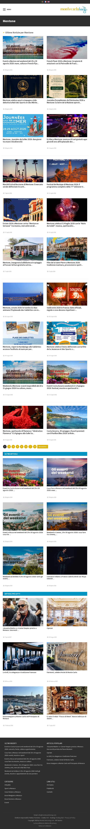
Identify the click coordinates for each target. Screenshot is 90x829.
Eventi (7, 802)
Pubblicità (50, 788)
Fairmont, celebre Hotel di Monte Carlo (62, 672)
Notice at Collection (45, 826)
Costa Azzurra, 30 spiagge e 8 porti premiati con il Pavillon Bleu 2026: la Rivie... (65, 432)
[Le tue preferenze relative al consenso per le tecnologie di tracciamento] (86, 825)
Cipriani (50, 628)
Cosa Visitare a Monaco (13, 792)
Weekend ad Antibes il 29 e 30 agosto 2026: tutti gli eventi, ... (23, 577)
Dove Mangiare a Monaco (13, 795)
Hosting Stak (60, 818)
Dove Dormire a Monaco (13, 799)
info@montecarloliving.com (47, 815)
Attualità (7, 785)
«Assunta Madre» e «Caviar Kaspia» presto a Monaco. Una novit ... (20, 629)
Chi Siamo (50, 785)
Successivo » (43, 446)
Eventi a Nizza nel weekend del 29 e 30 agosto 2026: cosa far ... (23, 533)
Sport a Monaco (10, 788)
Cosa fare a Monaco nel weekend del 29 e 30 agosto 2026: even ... (67, 489)
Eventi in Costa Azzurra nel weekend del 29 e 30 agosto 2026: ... (21, 489)
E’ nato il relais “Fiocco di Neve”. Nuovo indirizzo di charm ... (66, 717)
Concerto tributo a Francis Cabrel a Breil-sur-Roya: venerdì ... (66, 577)
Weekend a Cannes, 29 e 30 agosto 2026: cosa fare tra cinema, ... (66, 533)
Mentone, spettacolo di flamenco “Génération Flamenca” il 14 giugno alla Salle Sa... (23, 432)
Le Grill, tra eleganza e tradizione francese (19, 672)
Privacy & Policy (70, 818)
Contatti (49, 792)
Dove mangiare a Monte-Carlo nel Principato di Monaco (21, 717)
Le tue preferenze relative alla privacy (45, 823)
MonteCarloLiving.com (47, 820)
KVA (47, 818)
